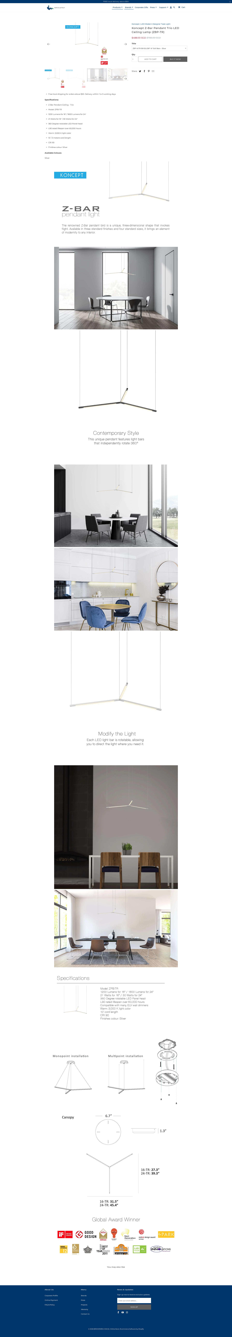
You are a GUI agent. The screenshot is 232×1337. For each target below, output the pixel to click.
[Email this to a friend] (153, 71)
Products (117, 7)
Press (83, 1300)
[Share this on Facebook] (144, 71)
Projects (84, 1305)
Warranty (84, 1309)
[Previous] (48, 44)
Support (163, 7)
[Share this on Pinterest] (148, 71)
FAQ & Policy (50, 1305)
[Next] (125, 44)
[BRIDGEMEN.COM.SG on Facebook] (118, 1312)
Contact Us (85, 1314)
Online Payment (51, 1300)
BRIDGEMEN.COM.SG (101, 1329)
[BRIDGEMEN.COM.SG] (55, 7)
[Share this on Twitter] (140, 71)
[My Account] (171, 7)
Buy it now (175, 59)
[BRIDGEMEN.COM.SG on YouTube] (123, 1312)
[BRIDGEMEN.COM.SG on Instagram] (127, 1312)
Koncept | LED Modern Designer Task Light (151, 24)
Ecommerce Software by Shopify (132, 1329)
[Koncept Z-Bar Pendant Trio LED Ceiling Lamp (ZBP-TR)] (87, 44)
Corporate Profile (51, 1296)
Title (134, 43)
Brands (84, 1296)
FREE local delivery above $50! (116, 1)
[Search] (174, 7)
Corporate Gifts (141, 7)
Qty (133, 54)
